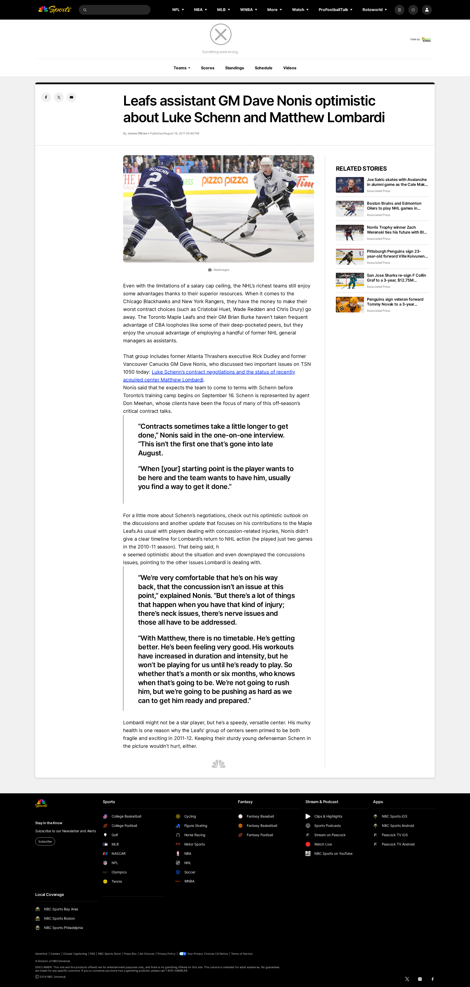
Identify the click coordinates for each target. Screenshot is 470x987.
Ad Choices (147, 953)
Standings (234, 67)
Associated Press (378, 191)
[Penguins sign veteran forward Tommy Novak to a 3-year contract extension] (350, 305)
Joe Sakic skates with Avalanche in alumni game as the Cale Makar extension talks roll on (397, 182)
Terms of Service (242, 953)
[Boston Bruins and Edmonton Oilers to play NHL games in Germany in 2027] (350, 209)
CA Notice (221, 953)
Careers (55, 953)
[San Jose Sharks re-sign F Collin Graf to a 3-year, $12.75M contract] (350, 281)
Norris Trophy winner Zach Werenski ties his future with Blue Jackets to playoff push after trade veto (397, 230)
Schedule (263, 67)
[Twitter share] (59, 97)
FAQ (92, 953)
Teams (180, 67)
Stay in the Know (48, 823)
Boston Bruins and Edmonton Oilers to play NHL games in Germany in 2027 (394, 206)
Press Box (130, 953)
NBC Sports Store (109, 953)
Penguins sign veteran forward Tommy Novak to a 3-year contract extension (395, 302)
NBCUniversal (61, 961)
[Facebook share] (46, 97)
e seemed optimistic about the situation (168, 555)
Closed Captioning (75, 953)
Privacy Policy (166, 953)
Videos (289, 67)
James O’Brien (137, 133)
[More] (399, 10)
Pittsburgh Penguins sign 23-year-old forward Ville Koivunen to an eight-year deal (396, 254)
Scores (207, 67)
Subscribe (45, 841)
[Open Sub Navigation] (183, 9)
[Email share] (71, 97)
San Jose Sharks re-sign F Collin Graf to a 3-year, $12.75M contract (396, 278)
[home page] (54, 9)
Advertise (41, 953)
